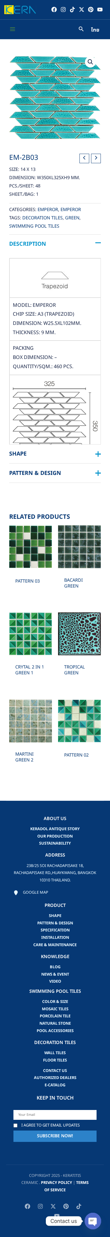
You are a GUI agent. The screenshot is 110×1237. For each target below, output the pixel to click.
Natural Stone (55, 1023)
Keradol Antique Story (55, 829)
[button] (90, 61)
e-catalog (55, 1085)
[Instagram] (63, 9)
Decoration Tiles (42, 218)
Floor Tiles (55, 1060)
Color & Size (55, 1002)
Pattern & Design (55, 923)
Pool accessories (55, 1031)
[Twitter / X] (81, 9)
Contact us (55, 1071)
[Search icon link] (81, 30)
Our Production (55, 836)
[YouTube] (100, 9)
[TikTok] (72, 9)
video (55, 981)
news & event (55, 974)
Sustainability (55, 843)
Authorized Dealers (55, 1078)
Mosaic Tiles (55, 1009)
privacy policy (56, 1183)
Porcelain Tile (55, 1016)
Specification (55, 930)
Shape (55, 916)
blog (55, 967)
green (72, 218)
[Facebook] (54, 9)
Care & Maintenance (55, 945)
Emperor (48, 209)
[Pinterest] (91, 9)
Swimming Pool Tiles (34, 226)
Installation (55, 937)
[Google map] (30, 892)
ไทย (95, 30)
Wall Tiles (55, 1053)
